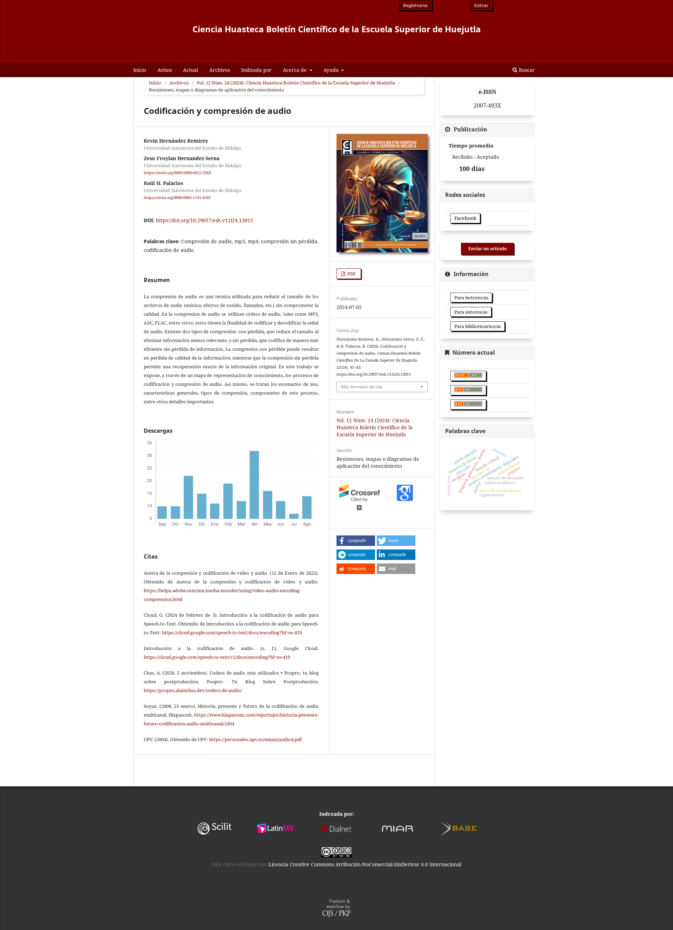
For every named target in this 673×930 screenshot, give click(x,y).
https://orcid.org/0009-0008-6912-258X (177, 172)
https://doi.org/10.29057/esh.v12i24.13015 (204, 220)
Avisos (164, 70)
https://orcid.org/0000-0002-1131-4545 (177, 197)
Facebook (465, 218)
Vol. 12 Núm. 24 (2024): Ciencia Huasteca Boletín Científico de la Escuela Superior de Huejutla (296, 83)
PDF (351, 274)
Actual (190, 70)
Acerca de (295, 70)
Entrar (481, 5)
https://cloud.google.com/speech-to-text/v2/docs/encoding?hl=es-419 (217, 657)
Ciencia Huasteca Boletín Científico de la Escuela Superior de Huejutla (336, 29)
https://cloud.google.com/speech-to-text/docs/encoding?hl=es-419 (232, 632)
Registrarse (415, 5)
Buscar (526, 70)
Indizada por (256, 70)
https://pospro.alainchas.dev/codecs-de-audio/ (193, 690)
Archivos (219, 70)
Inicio (139, 70)
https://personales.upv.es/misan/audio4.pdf (255, 739)
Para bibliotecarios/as (477, 326)
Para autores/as (471, 312)
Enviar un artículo (487, 249)
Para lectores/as (471, 297)
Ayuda (332, 70)
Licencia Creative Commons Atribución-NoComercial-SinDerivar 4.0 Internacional (364, 864)
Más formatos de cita (361, 387)
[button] (355, 540)
